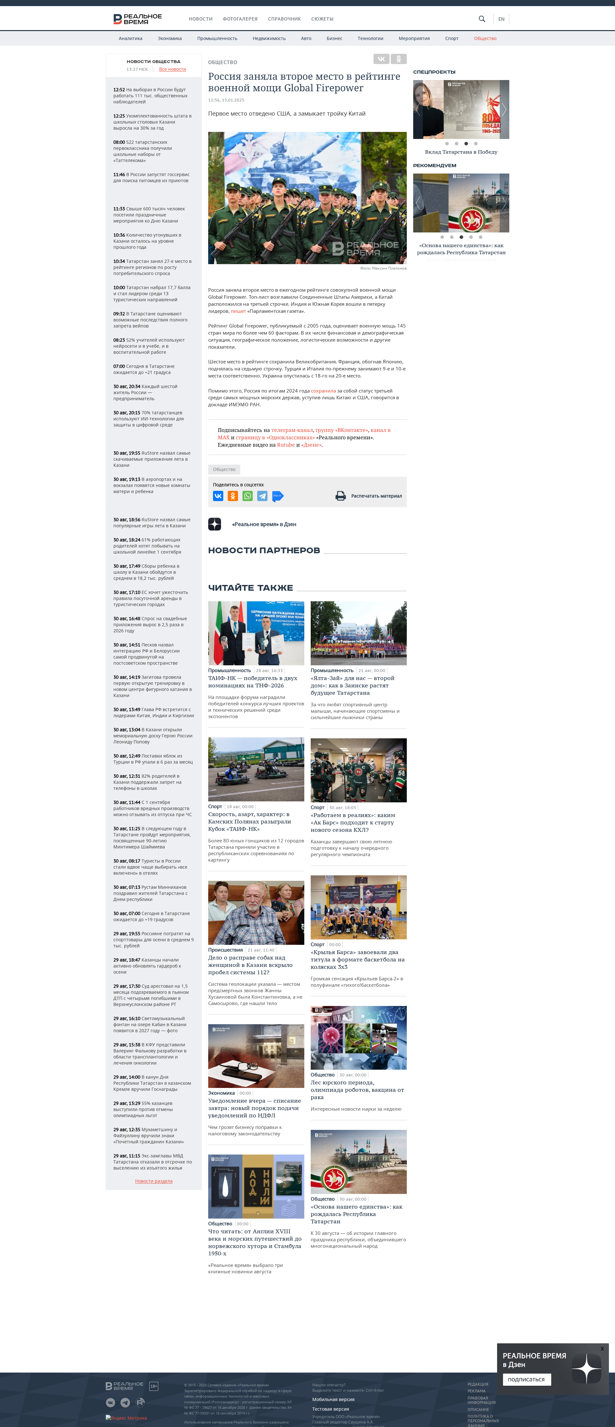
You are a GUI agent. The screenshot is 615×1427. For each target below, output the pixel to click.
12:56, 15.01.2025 (226, 100)
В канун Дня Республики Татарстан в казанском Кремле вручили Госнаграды (152, 1083)
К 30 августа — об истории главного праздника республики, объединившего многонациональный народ (358, 1226)
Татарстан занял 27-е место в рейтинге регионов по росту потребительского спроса (152, 267)
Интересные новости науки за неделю (357, 1095)
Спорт (452, 38)
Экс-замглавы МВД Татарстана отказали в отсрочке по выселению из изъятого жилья (152, 1162)
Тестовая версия (330, 1409)
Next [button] (504, 109)
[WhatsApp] (247, 496)
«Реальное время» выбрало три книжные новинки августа (255, 1251)
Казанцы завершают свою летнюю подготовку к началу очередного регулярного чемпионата (353, 834)
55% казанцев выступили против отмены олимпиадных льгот (143, 1109)
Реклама (477, 1391)
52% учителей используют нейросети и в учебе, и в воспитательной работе (149, 346)
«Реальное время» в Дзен (264, 524)
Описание (478, 1409)
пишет (239, 311)
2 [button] (456, 144)
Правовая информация (482, 1400)
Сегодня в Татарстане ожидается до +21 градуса (144, 369)
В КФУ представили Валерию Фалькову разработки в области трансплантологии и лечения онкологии (149, 1054)
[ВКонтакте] (381, 59)
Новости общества (154, 61)
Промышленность (217, 38)
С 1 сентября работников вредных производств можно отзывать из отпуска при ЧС (152, 808)
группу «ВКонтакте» (342, 429)
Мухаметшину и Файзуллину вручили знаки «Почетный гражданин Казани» (148, 1135)
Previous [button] (418, 109)
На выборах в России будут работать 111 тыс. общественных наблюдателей (150, 95)
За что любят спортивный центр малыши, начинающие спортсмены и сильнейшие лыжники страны (355, 697)
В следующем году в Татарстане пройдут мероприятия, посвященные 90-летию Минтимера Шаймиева (152, 837)
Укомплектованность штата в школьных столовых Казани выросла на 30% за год (152, 122)
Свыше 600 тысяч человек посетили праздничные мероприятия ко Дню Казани (149, 215)
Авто (306, 38)
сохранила (324, 390)
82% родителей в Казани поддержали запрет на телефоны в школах (147, 782)
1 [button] (447, 144)
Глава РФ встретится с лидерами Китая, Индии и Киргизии (153, 712)
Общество (485, 38)
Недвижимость (269, 38)
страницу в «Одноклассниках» (275, 437)
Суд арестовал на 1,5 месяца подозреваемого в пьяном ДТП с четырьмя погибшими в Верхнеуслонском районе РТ (151, 995)
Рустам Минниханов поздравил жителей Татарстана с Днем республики (150, 893)
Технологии (370, 38)
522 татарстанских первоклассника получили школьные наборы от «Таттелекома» (142, 151)
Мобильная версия (333, 1399)
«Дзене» (311, 444)
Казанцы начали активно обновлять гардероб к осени (147, 966)
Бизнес (334, 38)
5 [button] (480, 237)
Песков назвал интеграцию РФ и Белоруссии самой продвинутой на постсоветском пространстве (146, 654)
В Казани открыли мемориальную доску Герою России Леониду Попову (153, 735)
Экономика (170, 38)
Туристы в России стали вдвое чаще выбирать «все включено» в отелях (150, 867)
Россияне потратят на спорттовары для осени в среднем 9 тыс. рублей (153, 939)
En (501, 19)
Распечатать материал (376, 496)
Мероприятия (414, 38)
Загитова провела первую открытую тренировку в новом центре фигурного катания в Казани (152, 686)
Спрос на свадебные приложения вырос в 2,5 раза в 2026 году (150, 624)
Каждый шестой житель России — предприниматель (145, 392)
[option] (461, 109)
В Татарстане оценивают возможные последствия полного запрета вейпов (150, 320)
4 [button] (475, 144)
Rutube (286, 444)
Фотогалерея (240, 19)
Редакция (478, 1384)
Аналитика (131, 38)
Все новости (172, 69)
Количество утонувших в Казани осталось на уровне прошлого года (147, 241)
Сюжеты (322, 19)
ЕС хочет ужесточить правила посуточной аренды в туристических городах (150, 598)
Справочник (284, 19)
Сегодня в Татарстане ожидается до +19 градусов (151, 916)
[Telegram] (262, 496)
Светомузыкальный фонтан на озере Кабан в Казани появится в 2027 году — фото (149, 1024)
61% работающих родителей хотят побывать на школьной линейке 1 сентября (147, 546)
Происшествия (226, 949)
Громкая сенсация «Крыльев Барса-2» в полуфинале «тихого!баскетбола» (358, 968)
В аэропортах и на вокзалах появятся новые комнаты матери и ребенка (151, 485)
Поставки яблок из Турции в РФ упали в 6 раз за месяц (153, 759)
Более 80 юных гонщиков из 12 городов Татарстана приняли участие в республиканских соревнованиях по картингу (256, 836)
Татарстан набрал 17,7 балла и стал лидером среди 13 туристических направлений (152, 293)
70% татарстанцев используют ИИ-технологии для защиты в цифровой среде (148, 418)
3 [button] (466, 144)
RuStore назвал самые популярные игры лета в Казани (152, 522)
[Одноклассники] (399, 59)
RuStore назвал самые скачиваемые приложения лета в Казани (152, 459)
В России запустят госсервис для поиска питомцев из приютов (151, 177)
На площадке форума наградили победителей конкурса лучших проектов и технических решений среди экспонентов (256, 696)
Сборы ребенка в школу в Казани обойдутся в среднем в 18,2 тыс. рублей (146, 572)
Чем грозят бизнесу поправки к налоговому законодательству (254, 1117)
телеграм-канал (292, 429)
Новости (201, 19)
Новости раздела (154, 1181)
